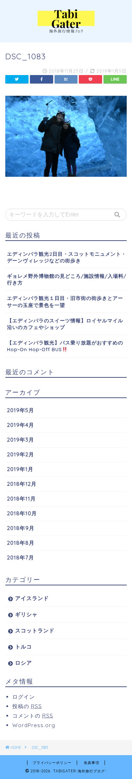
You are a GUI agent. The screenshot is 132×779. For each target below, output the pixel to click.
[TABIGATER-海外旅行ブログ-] (66, 30)
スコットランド (35, 630)
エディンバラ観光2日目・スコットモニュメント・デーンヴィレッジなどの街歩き (66, 257)
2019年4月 (20, 425)
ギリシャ (26, 614)
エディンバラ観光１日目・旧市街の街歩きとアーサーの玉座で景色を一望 (65, 301)
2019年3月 (20, 439)
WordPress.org (33, 725)
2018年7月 (20, 557)
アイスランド (32, 598)
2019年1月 (20, 469)
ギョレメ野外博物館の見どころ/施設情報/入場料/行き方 (66, 279)
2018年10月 (22, 513)
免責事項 (91, 762)
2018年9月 (20, 528)
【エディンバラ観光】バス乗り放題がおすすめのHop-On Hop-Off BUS (65, 346)
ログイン (23, 696)
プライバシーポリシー (52, 762)
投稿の (27, 706)
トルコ (23, 646)
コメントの (32, 715)
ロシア (23, 662)
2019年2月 (20, 454)
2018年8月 (20, 542)
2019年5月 (20, 410)
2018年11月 (21, 498)
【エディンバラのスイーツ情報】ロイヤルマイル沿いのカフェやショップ (65, 323)
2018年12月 (22, 484)
